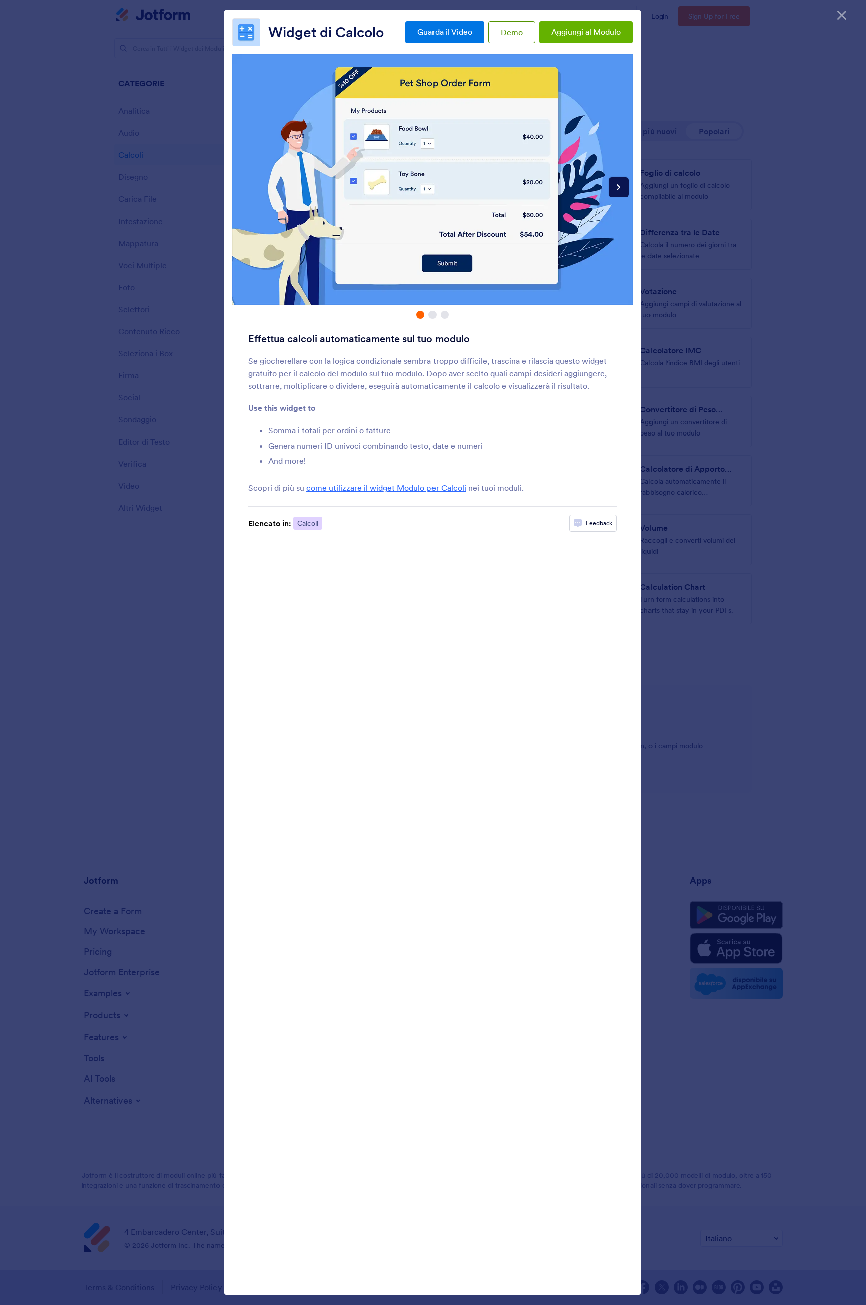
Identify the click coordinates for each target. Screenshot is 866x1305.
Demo (512, 32)
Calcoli (307, 523)
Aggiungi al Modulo (586, 32)
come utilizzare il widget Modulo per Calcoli (386, 488)
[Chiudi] (842, 15)
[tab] (420, 315)
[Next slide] (619, 187)
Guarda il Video (444, 32)
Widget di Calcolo (326, 32)
